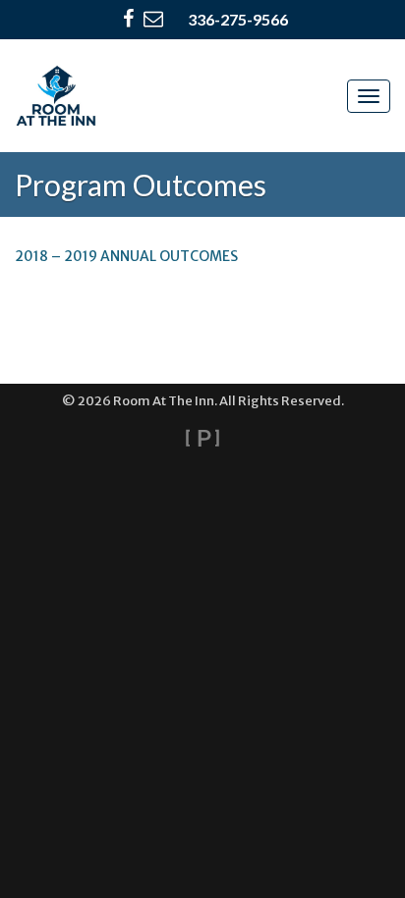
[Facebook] (128, 19)
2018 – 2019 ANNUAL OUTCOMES (126, 256)
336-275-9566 (238, 19)
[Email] (153, 19)
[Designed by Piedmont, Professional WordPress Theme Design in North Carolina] (202, 437)
